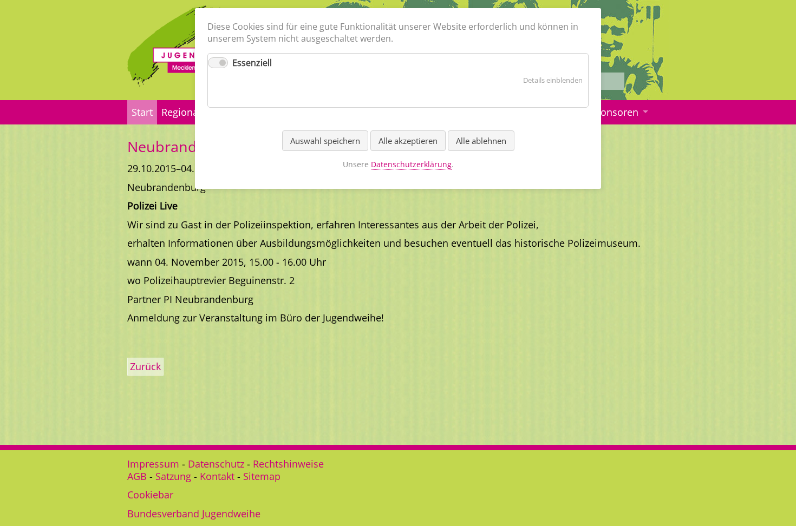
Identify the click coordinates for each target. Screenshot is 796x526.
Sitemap (261, 476)
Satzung (173, 476)
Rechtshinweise (288, 463)
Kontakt (217, 476)
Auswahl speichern (325, 140)
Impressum (153, 463)
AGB (137, 476)
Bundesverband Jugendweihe (193, 513)
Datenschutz (216, 463)
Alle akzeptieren (408, 140)
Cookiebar (150, 494)
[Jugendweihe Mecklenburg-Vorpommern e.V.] (193, 82)
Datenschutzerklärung (411, 164)
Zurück (145, 366)
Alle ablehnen (481, 140)
